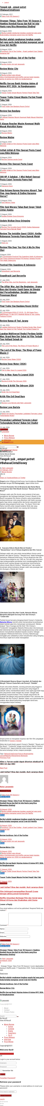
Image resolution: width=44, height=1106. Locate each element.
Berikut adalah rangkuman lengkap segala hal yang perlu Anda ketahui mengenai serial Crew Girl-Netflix (21, 42)
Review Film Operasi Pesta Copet (16, 164)
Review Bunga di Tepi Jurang (14, 320)
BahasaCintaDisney (11, 754)
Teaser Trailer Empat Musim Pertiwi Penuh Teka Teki (20, 877)
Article (2, 815)
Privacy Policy (9, 1012)
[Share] (3, 1101)
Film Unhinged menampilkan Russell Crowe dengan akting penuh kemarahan (19, 892)
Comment (4, 925)
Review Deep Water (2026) (13, 363)
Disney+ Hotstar (15, 741)
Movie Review (9, 436)
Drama (10, 1031)
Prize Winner (9, 1042)
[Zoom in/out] (7, 1101)
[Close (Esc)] (1, 1101)
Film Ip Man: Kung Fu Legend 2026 (17, 374)
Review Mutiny (7, 137)
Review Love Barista (10, 407)
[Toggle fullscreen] (5, 1101)
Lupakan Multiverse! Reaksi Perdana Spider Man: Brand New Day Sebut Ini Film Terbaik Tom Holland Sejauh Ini (21, 336)
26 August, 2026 (6, 809)
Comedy (11, 1029)
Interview (7, 1039)
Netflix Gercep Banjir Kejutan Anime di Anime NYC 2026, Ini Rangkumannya (19, 85)
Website (3, 936)
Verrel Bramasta (22, 756)
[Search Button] (17, 447)
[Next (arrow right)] (3, 1103)
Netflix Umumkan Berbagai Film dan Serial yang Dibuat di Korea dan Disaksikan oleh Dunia (21, 899)
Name (2, 929)
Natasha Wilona (10, 756)
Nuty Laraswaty (7, 468)
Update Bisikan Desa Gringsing (15, 220)
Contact (7, 1010)
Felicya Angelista (24, 754)
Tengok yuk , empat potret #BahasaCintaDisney (13, 8)
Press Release (9, 438)
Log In (2, 1099)
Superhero (12, 1033)
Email (2, 933)
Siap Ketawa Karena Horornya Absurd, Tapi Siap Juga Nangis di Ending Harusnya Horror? (21, 193)
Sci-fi (10, 1035)
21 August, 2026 (6, 869)
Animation (3, 859)
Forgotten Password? (8, 1078)
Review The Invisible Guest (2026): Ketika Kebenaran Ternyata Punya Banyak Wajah (20, 235)
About (6, 1008)
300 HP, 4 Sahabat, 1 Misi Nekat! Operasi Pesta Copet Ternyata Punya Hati (20, 178)
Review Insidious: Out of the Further (18, 57)
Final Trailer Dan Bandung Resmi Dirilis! (19, 306)
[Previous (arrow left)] (1, 1103)
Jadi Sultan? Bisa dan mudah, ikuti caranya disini (21, 887)
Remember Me (7, 1071)
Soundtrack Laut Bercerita (13, 275)
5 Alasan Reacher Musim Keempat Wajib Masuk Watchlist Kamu (20, 125)
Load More (4, 429)
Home (2, 454)
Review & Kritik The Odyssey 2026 (17, 385)
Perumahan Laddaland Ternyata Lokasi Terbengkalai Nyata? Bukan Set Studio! (19, 421)
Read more (4, 974)
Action (2, 843)
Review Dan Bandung (10, 111)
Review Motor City (9, 68)
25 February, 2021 (6, 470)
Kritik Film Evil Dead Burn (12, 396)
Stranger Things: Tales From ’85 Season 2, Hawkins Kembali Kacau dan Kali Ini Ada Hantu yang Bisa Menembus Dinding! (21, 23)
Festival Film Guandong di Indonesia (17, 265)
